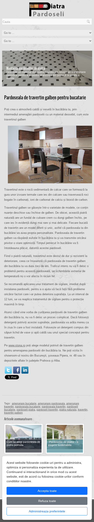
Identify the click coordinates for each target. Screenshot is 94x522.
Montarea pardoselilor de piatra (25, 68)
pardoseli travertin (47, 409)
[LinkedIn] (24, 370)
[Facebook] (16, 370)
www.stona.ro (17, 345)
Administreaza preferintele (47, 511)
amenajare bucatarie (24, 403)
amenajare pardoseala (51, 403)
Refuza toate (47, 501)
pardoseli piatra (26, 409)
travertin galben (13, 412)
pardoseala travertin (54, 406)
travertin (82, 409)
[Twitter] (8, 370)
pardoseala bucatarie (27, 406)
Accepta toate (47, 491)
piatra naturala (68, 409)
